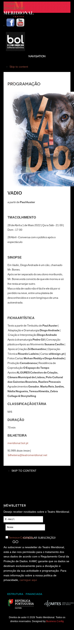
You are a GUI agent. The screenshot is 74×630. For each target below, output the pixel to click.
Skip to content (18, 66)
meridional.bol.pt (17, 443)
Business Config (55, 621)
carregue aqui (28, 579)
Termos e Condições (20, 537)
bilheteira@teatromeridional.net (27, 455)
